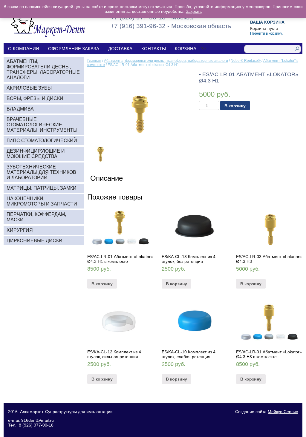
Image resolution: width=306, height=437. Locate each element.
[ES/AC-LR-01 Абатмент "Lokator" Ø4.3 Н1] (139, 104)
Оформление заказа (73, 48)
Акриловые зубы (29, 88)
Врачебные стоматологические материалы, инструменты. (43, 125)
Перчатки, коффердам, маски (36, 217)
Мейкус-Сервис (283, 411)
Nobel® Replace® (246, 61)
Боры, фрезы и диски (35, 98)
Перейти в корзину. (266, 33)
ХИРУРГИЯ (20, 230)
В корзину (235, 105)
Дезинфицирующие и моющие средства (36, 153)
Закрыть (194, 11)
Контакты (153, 48)
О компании (23, 48)
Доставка (120, 48)
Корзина (185, 48)
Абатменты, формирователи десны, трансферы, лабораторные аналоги (166, 61)
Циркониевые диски (34, 240)
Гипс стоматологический (42, 140)
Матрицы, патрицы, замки (41, 188)
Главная (94, 61)
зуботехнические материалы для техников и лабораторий (41, 172)
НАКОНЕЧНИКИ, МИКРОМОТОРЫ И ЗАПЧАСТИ (42, 201)
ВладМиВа (20, 108)
